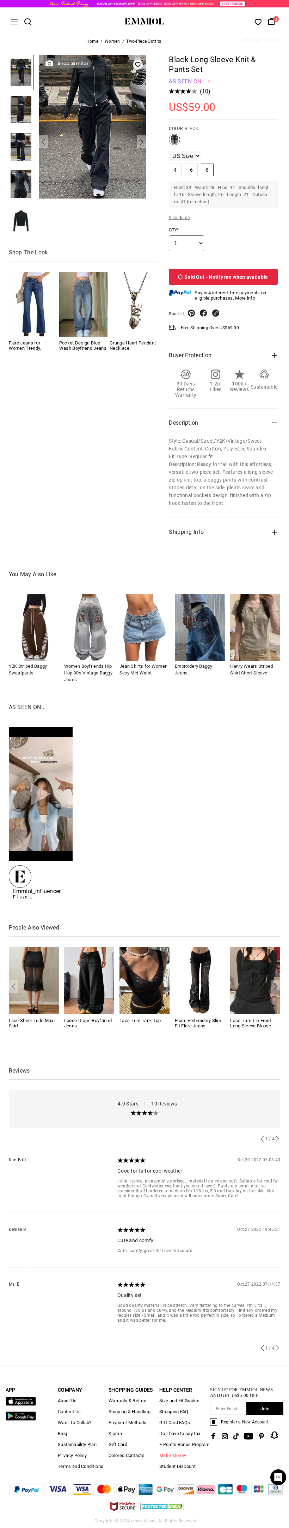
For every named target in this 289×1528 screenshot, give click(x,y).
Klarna (115, 1433)
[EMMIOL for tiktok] (236, 1436)
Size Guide (179, 217)
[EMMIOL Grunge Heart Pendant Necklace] (134, 304)
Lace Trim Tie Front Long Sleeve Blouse (250, 1023)
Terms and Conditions (80, 1466)
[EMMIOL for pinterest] (261, 1436)
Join (264, 1408)
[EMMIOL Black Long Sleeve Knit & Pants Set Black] (174, 142)
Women (112, 41)
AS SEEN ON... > (189, 81)
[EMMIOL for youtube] (248, 1436)
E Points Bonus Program (184, 1444)
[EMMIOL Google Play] (21, 1419)
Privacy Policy (72, 1455)
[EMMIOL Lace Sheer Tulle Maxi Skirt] (34, 980)
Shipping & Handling (129, 1411)
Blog (62, 1433)
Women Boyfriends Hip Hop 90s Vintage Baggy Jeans (88, 672)
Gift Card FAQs (174, 1422)
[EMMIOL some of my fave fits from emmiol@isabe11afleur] (41, 813)
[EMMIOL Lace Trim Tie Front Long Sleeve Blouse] (255, 980)
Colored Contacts (126, 1455)
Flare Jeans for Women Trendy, (25, 345)
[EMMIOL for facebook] (213, 1436)
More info (245, 298)
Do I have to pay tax (179, 1433)
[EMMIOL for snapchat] (274, 1435)
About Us (67, 1400)
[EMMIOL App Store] (21, 1404)
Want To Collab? (75, 1422)
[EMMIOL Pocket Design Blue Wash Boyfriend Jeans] (83, 304)
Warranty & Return (127, 1400)
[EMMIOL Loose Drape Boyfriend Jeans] (89, 980)
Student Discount (177, 1466)
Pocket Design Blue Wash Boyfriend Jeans (82, 345)
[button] (43, 141)
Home (92, 41)
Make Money (172, 1455)
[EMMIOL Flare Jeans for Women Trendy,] (33, 304)
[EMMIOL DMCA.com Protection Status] (162, 1510)
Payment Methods (128, 1422)
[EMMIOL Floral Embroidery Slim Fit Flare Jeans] (200, 980)
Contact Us (69, 1411)
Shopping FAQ (174, 1411)
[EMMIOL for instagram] (225, 1436)
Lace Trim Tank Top (140, 1020)
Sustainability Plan (77, 1444)
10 (205, 91)
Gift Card (118, 1444)
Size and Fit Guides (179, 1400)
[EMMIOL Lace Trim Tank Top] (144, 980)
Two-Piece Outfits (143, 41)
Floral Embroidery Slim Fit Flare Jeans (198, 1023)
